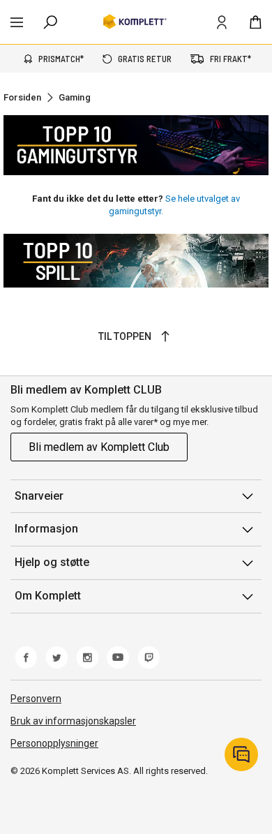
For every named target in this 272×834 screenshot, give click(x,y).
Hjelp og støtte (52, 562)
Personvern (35, 698)
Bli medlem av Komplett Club (99, 447)
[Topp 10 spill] (136, 261)
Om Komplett (48, 595)
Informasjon (46, 528)
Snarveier (39, 495)
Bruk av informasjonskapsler (73, 721)
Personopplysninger (54, 743)
